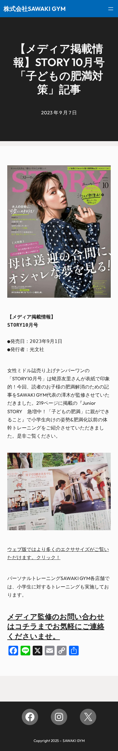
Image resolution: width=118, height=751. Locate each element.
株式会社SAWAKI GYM (35, 8)
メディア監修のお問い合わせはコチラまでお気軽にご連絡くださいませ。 (55, 626)
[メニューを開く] (110, 8)
